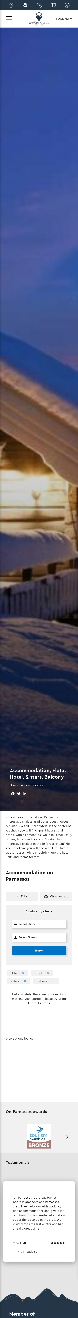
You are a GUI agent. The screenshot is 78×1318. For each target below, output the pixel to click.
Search (38, 950)
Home (14, 785)
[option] (39, 1136)
